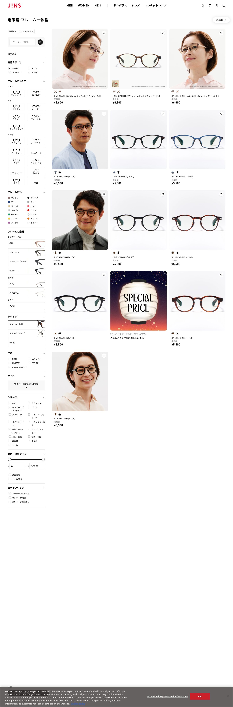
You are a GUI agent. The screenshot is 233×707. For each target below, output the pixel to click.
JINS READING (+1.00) (64, 176)
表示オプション (16, 487)
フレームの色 (15, 192)
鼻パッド (12, 316)
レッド (33, 210)
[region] (116, 697)
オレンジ (34, 219)
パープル (15, 223)
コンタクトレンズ (155, 5)
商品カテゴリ (15, 62)
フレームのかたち (17, 81)
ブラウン (15, 198)
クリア (33, 214)
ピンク (33, 206)
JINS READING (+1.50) (123, 176)
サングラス (120, 5)
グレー (33, 202)
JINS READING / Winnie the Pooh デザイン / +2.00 (195, 96)
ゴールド (15, 206)
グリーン (15, 214)
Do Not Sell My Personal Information (167, 696)
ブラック (34, 198)
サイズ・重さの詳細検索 (26, 384)
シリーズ (12, 397)
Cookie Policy (78, 704)
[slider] (9, 459)
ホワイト (34, 223)
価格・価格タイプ (17, 453)
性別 (10, 353)
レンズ (136, 5)
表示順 (219, 20)
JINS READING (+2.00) (182, 176)
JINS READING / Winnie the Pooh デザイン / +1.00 (77, 96)
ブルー (13, 202)
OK (200, 696)
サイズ (11, 376)
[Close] (227, 696)
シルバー (15, 210)
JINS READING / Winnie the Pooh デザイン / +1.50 (136, 96)
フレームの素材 (16, 231)
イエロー (15, 219)
